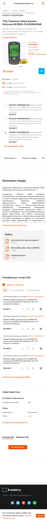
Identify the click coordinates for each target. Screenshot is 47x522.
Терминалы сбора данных (12, 13)
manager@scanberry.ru (23, 3)
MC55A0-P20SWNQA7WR (36, 296)
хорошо (40, 516)
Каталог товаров (18, 11)
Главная (5, 11)
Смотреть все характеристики (15, 422)
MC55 (37, 50)
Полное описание (9, 38)
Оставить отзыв (17, 447)
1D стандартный (16, 290)
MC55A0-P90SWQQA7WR (36, 356)
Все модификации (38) (13, 146)
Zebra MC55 (30, 13)
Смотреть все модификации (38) (16, 377)
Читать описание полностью (14, 225)
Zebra (36, 47)
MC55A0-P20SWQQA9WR (36, 316)
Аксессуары (10, 158)
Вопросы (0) (22, 437)
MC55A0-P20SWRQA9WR (36, 336)
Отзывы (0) (8, 437)
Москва (15, 79)
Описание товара (29, 158)
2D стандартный (33, 290)
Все (5, 290)
